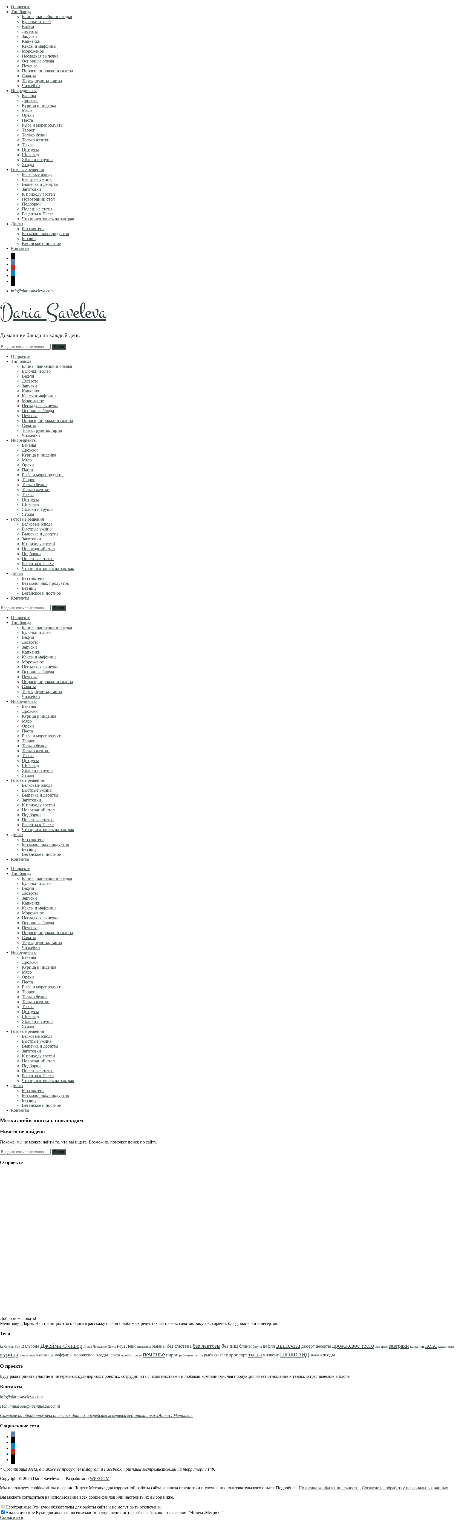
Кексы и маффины (39, 46)
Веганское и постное (41, 243)
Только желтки (36, 140)
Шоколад (30, 154)
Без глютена (33, 228)
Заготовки (31, 189)
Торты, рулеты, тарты (42, 80)
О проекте (20, 6)
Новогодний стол (38, 199)
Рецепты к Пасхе (38, 214)
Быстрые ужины (37, 179)
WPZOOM (99, 1478)
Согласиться (11, 1517)
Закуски (29, 36)
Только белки (34, 135)
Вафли (28, 26)
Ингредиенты (24, 90)
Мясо (27, 110)
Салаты (29, 75)
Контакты (20, 248)
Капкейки (31, 41)
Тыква (28, 144)
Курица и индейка (39, 105)
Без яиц (29, 238)
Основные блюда (38, 61)
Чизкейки (31, 85)
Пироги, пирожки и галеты (47, 71)
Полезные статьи (38, 209)
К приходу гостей (38, 194)
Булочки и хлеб (36, 21)
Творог (28, 130)
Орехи (28, 115)
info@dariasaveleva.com (32, 291)
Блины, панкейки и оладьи (47, 16)
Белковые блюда (37, 174)
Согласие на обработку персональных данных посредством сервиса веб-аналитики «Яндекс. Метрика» (96, 1415)
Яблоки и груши (37, 159)
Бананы (29, 95)
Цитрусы (30, 149)
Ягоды (28, 164)
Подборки (31, 204)
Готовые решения (27, 169)
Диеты (17, 223)
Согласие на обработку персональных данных (405, 1487)
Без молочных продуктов (45, 233)
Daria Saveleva (53, 312)
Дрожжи (30, 100)
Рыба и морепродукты (43, 125)
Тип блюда (21, 11)
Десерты (30, 31)
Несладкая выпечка (40, 56)
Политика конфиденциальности (329, 1487)
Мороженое (33, 51)
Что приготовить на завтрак (48, 218)
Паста (27, 120)
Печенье (30, 66)
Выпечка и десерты (40, 184)
